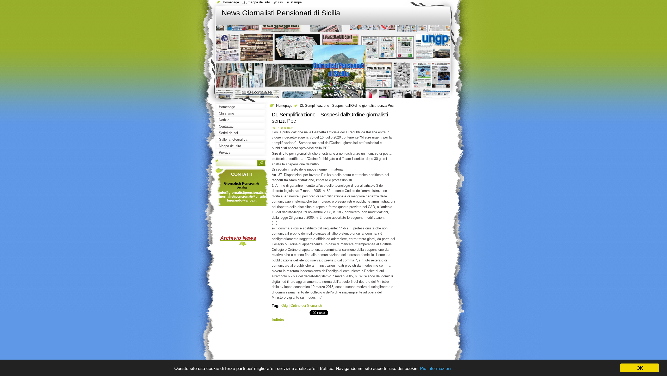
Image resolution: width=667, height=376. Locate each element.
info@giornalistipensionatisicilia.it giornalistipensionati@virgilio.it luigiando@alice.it (247, 196)
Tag (275, 305)
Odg (284, 306)
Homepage (284, 106)
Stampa (296, 2)
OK (640, 368)
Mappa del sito (259, 2)
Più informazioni (435, 368)
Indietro (278, 320)
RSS (280, 2)
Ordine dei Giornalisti (306, 306)
